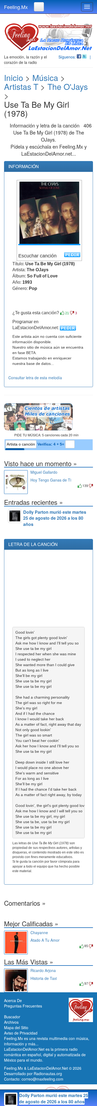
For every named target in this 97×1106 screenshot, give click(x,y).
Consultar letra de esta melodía (35, 377)
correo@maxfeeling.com (42, 1079)
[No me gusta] (72, 313)
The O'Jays (67, 86)
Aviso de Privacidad (20, 1033)
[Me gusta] (62, 313)
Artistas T (21, 86)
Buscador (12, 1016)
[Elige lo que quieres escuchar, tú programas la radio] (48, 416)
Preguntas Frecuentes (23, 1006)
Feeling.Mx (16, 6)
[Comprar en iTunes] (36, 485)
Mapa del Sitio (16, 1027)
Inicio (13, 77)
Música (45, 77)
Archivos (11, 1022)
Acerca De (13, 1000)
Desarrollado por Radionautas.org (33, 1073)
